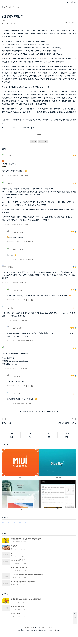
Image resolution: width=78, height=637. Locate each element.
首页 (5, 7)
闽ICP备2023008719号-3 (25, 630)
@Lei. (19, 376)
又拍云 (59, 630)
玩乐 (48, 434)
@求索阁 (20, 290)
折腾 (29, 434)
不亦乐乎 (5, 2)
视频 (29, 437)
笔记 (11, 437)
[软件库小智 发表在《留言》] (27, 523)
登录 (23, 411)
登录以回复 (24, 175)
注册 (51, 411)
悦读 (66, 437)
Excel (67, 434)
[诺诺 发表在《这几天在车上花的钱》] (4, 523)
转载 (48, 437)
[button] (67, 2)
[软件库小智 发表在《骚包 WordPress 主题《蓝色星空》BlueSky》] (21, 523)
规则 (40, 141)
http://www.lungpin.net (18, 361)
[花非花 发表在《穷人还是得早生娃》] (15, 523)
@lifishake (20, 232)
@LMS (22, 249)
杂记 (9, 7)
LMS (14, 232)
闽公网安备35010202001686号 (43, 630)
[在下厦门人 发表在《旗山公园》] (10, 523)
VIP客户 (33, 141)
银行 (45, 141)
